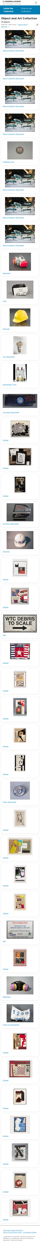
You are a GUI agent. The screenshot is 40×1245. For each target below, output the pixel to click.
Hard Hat (6, 329)
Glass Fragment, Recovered (13, 51)
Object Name (22, 24)
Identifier (4, 26)
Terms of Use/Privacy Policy (12, 1232)
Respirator (7, 273)
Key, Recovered (9, 357)
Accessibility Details (30, 1232)
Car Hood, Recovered (11, 412)
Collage (5, 440)
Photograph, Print (9, 385)
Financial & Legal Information (13, 1230)
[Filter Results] (37, 24)
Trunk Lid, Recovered (11, 1025)
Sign (4, 635)
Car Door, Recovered (11, 524)
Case (4, 301)
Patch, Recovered (9, 802)
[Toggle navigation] (36, 3)
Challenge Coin (8, 162)
